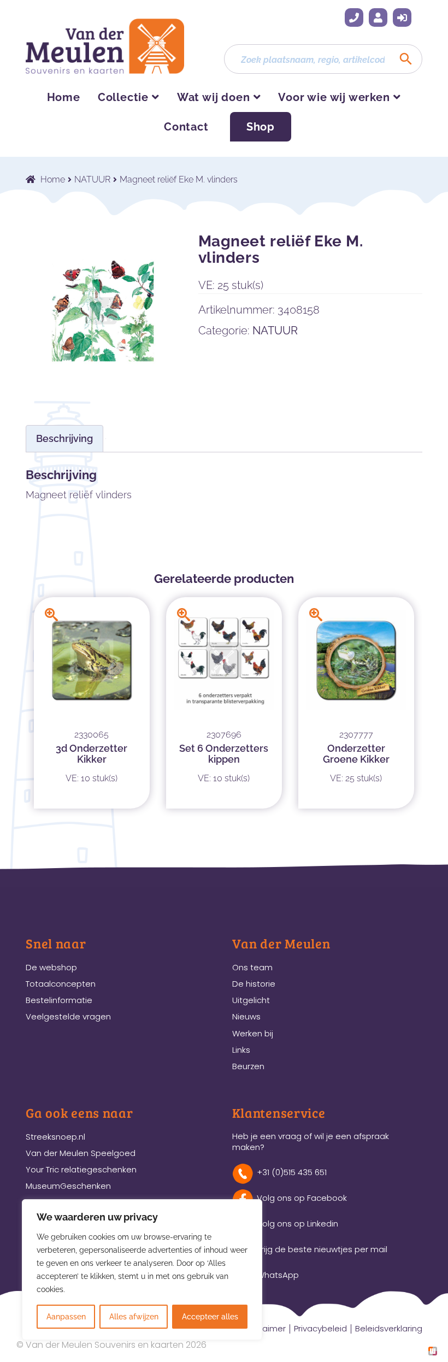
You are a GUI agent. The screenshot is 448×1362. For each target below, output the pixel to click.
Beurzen (248, 1066)
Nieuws (246, 1016)
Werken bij (252, 1033)
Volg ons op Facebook (302, 1198)
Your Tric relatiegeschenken (81, 1169)
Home (63, 97)
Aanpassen (66, 1316)
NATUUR (92, 179)
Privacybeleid (320, 1328)
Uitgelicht (251, 1000)
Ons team (252, 967)
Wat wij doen (213, 97)
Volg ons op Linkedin (297, 1223)
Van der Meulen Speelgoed (80, 1153)
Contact (186, 126)
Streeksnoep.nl (55, 1136)
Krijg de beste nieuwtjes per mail (322, 1249)
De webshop (51, 967)
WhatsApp (278, 1275)
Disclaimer (265, 1328)
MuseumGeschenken (68, 1186)
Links (241, 1050)
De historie (253, 983)
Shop (260, 126)
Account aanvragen (378, 17)
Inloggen (402, 17)
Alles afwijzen (133, 1316)
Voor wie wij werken (334, 97)
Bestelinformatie (59, 1000)
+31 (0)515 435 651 (354, 17)
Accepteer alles (210, 1316)
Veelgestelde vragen (68, 1016)
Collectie (123, 97)
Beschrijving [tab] (64, 438)
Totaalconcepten (61, 983)
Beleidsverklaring (388, 1328)
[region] (142, 1269)
